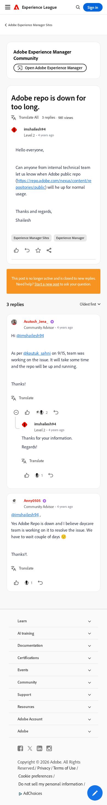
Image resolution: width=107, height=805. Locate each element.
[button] (29, 117)
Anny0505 (32, 500)
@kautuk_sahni (37, 353)
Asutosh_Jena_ (36, 321)
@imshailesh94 (30, 335)
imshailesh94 (35, 129)
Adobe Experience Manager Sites (30, 25)
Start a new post (47, 284)
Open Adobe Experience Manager (53, 67)
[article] (53, 368)
